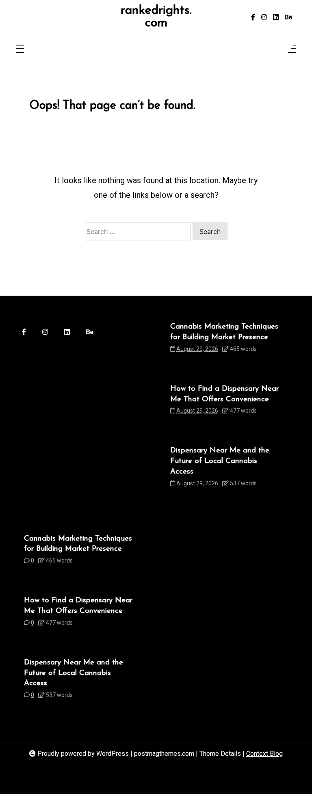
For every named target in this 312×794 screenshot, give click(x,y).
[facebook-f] (253, 17)
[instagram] (264, 17)
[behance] (288, 17)
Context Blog (264, 753)
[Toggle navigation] (20, 49)
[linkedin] (276, 17)
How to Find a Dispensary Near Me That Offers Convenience (224, 394)
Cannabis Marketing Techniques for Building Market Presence (224, 332)
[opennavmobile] (292, 49)
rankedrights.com (156, 17)
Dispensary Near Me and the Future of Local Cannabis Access (219, 461)
